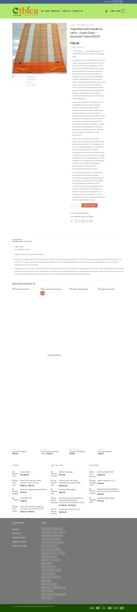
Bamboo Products (59, 532)
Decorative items (47, 549)
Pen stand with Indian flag (49, 451)
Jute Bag (44, 556)
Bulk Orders (16, 533)
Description (17, 241)
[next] (63, 48)
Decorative (53, 546)
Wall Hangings (46, 580)
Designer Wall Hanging (77, 451)
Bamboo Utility (58, 535)
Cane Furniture (55, 539)
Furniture (57, 549)
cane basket (45, 539)
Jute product (52, 556)
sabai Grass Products (87, 216)
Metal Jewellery (46, 563)
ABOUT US (67, 11)
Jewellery (61, 553)
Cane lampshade (47, 542)
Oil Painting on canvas (48, 570)
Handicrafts (77, 216)
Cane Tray (45, 546)
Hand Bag (45, 553)
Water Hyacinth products (49, 584)
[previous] (16, 48)
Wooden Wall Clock (48, 594)
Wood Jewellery (60, 594)
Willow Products (47, 587)
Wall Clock (57, 577)
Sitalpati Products (47, 577)
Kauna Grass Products (48, 560)
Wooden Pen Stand (59, 587)
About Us (15, 529)
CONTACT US (77, 11)
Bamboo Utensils (47, 535)
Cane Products (58, 542)
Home (47, 11)
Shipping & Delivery (19, 542)
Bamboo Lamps (57, 529)
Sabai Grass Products (85, 25)
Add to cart (89, 205)
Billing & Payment (18, 537)
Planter (59, 570)
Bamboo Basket (46, 529)
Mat (58, 560)
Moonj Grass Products (48, 567)
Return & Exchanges (19, 546)
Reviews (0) (28, 241)
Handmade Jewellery (19, 451)
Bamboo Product (47, 532)
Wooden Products (47, 591)
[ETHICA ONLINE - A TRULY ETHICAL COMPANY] (25, 11)
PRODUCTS (55, 11)
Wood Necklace (46, 598)
